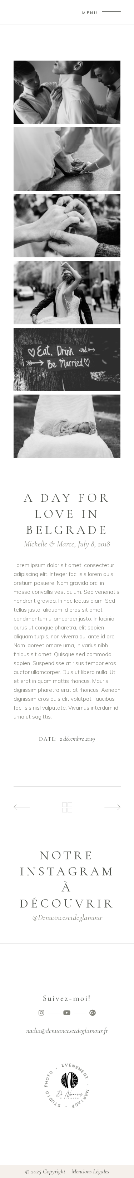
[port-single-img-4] (67, 359)
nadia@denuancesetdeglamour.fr (67, 1031)
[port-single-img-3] (67, 225)
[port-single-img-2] (67, 158)
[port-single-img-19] (67, 292)
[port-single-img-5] (67, 426)
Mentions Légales (90, 1171)
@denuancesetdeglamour (67, 917)
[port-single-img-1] (67, 92)
